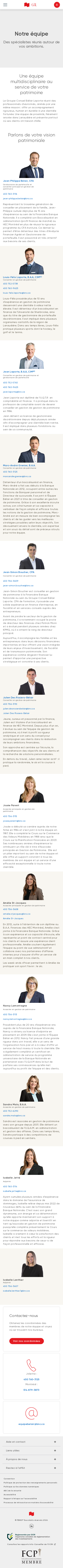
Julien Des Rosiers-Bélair (18, 697)
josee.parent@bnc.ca (14, 821)
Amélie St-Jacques (13, 918)
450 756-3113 (10, 1014)
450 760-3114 (10, 1186)
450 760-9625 (10, 288)
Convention (9, 1479)
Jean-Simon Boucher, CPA (18, 572)
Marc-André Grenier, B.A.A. (19, 465)
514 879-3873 (31, 1389)
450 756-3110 (10, 704)
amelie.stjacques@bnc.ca (16, 914)
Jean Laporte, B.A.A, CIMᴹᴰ (19, 371)
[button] (31, 1442)
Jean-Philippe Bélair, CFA (18, 180)
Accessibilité (10, 1495)
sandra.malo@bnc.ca (14, 1115)
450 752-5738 (10, 283)
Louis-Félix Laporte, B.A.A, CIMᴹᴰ (22, 277)
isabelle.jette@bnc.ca (14, 1191)
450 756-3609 (11, 581)
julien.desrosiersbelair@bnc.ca (19, 708)
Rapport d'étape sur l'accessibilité (20, 1499)
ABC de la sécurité (12, 1491)
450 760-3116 (10, 194)
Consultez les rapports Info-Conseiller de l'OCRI (30, 1544)
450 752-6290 (10, 1111)
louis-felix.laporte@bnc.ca (17, 293)
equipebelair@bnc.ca (31, 1424)
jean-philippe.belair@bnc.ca (18, 198)
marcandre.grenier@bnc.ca (17, 476)
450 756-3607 (10, 1286)
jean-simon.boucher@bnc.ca (18, 585)
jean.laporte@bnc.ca (14, 392)
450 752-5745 (10, 382)
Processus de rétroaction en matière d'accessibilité (28, 1502)
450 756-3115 (10, 816)
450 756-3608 (10, 909)
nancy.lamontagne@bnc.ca (17, 1019)
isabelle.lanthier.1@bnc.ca (16, 1291)
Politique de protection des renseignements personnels (30, 1483)
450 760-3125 (10, 472)
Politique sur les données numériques (21, 1487)
